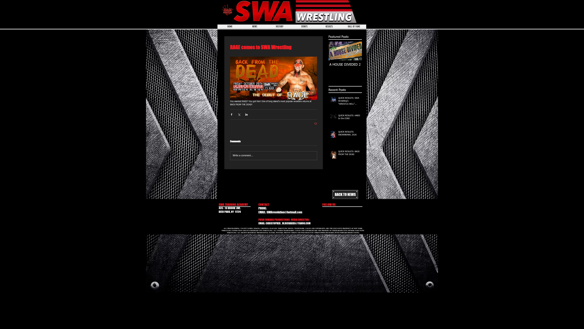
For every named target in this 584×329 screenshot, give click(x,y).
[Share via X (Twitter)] (239, 114)
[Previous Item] (333, 51)
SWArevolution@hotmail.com (284, 212)
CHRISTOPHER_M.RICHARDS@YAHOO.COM (288, 223)
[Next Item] (357, 51)
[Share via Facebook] (231, 114)
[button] (304, 27)
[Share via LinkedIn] (246, 114)
